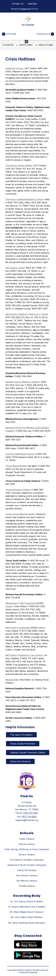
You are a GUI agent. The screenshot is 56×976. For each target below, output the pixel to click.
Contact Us (17, 3)
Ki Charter (8, 45)
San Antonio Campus (26, 875)
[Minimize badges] (26, 41)
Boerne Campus (27, 844)
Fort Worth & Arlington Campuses (26, 859)
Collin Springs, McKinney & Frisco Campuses (26, 849)
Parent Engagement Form (24, 9)
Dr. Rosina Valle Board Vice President (26, 906)
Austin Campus (26, 839)
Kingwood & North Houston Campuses (27, 865)
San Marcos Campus (26, 880)
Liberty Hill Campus (26, 870)
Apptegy (33, 972)
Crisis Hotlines (45, 45)
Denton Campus (27, 854)
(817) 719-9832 (29, 816)
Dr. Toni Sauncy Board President (26, 901)
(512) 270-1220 (30, 813)
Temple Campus (27, 886)
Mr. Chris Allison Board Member (27, 917)
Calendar (32, 3)
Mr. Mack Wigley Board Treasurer (27, 912)
